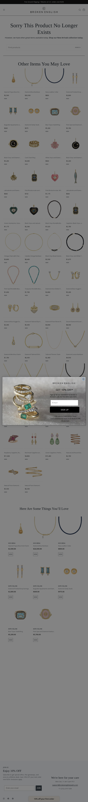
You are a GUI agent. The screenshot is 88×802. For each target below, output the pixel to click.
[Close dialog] (83, 379)
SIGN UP (64, 409)
